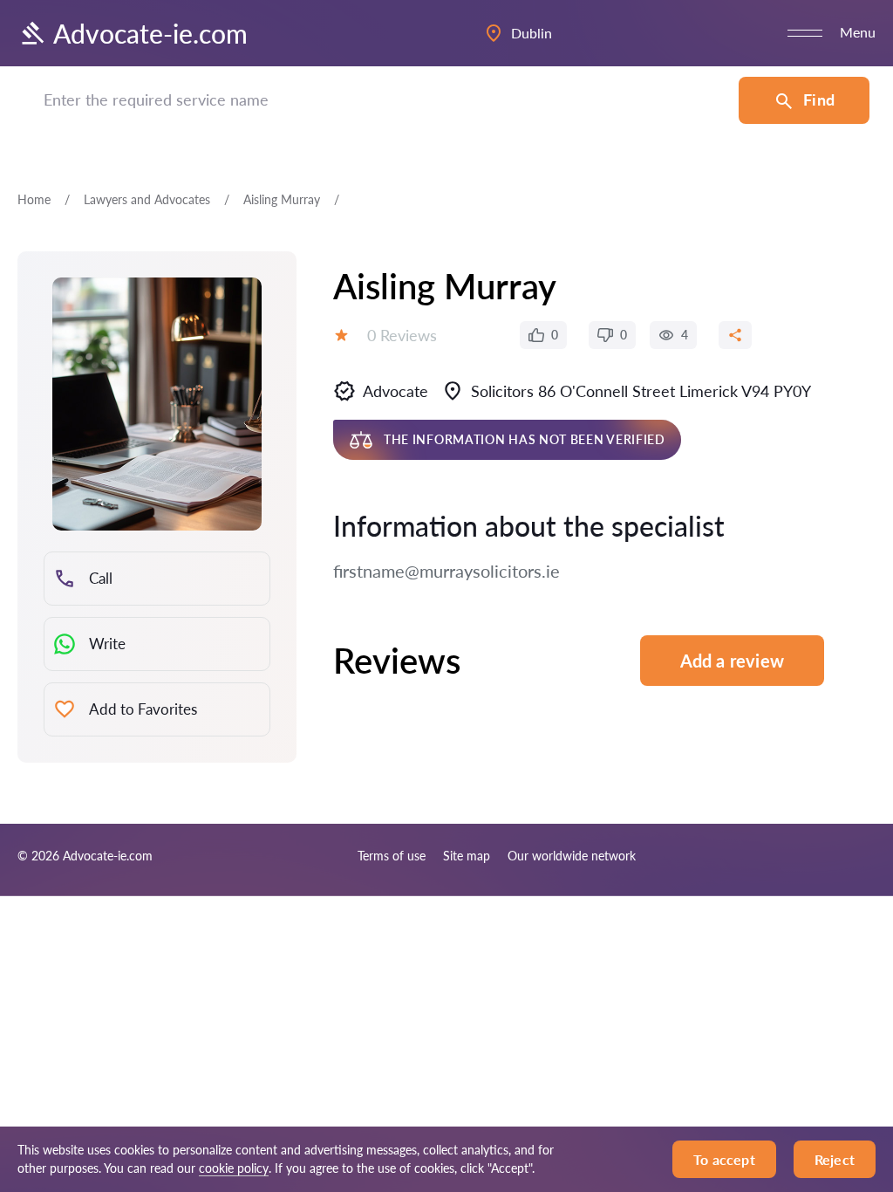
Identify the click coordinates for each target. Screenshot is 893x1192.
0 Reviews (402, 335)
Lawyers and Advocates (147, 199)
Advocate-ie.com (150, 33)
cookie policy (234, 1168)
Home (34, 199)
